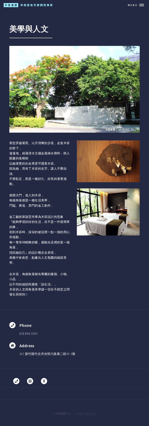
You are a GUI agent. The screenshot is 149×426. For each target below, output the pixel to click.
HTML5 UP (90, 413)
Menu (133, 5)
